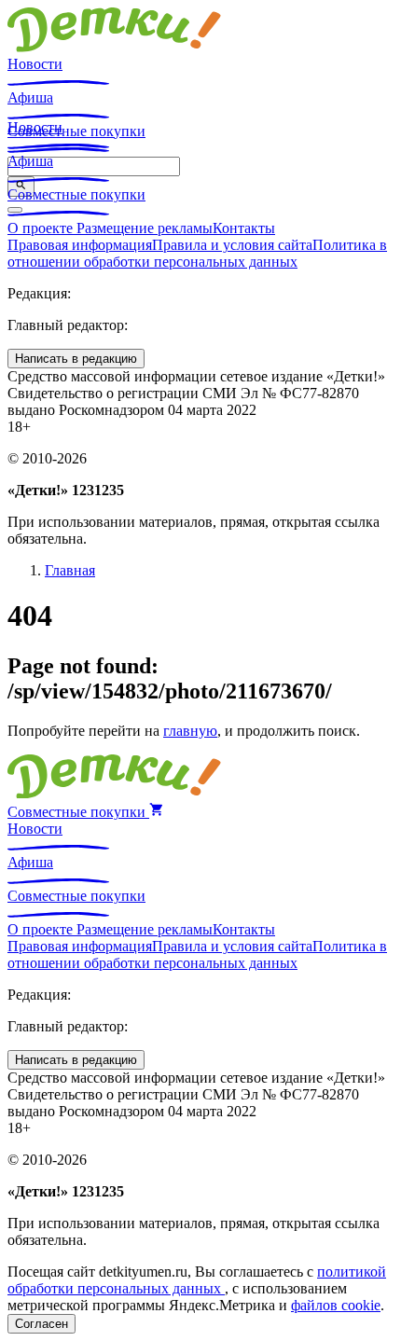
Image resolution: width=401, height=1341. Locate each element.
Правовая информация (79, 245)
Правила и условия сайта (232, 245)
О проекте (41, 228)
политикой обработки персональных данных (196, 1280)
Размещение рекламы (144, 228)
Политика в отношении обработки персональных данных (197, 253)
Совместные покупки (76, 194)
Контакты (244, 228)
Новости (34, 64)
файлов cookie (335, 1305)
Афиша (30, 97)
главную (190, 731)
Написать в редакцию (76, 359)
